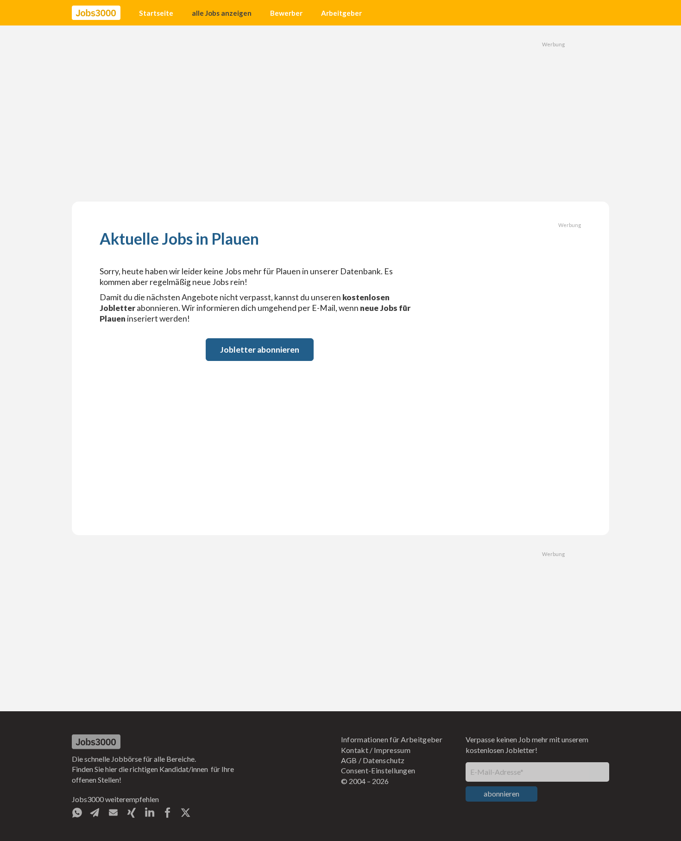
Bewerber (286, 13)
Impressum (392, 750)
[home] (96, 13)
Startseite (156, 13)
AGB (349, 760)
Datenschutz (384, 760)
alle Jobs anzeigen (222, 13)
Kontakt (354, 750)
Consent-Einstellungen (378, 770)
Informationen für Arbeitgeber (391, 739)
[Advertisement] (340, 113)
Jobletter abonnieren (259, 349)
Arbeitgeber (341, 13)
